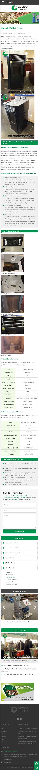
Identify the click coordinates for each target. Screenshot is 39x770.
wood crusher (9, 574)
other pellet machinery (19, 33)
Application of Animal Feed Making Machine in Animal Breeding (19, 660)
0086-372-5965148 (8, 759)
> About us (3, 731)
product (10, 33)
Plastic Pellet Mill (10, 563)
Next (35, 607)
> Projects (3, 736)
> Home (3, 728)
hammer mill (9, 572)
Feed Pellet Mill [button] (10, 558)
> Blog (2, 739)
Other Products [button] (10, 568)
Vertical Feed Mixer (11, 581)
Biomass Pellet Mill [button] (11, 543)
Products (19, 538)
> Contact (3, 742)
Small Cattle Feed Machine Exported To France (19, 622)
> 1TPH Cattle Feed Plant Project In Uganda (27, 728)
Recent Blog (19, 630)
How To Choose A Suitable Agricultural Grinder (15, 665)
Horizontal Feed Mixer (12, 584)
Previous (4, 607)
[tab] (19, 543)
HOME (5, 33)
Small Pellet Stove (10, 577)
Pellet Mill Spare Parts (12, 579)
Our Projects (19, 591)
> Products (3, 734)
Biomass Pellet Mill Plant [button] (13, 548)
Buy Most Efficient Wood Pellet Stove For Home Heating (18, 674)
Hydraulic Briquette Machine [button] (14, 553)
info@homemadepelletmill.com (10, 751)
